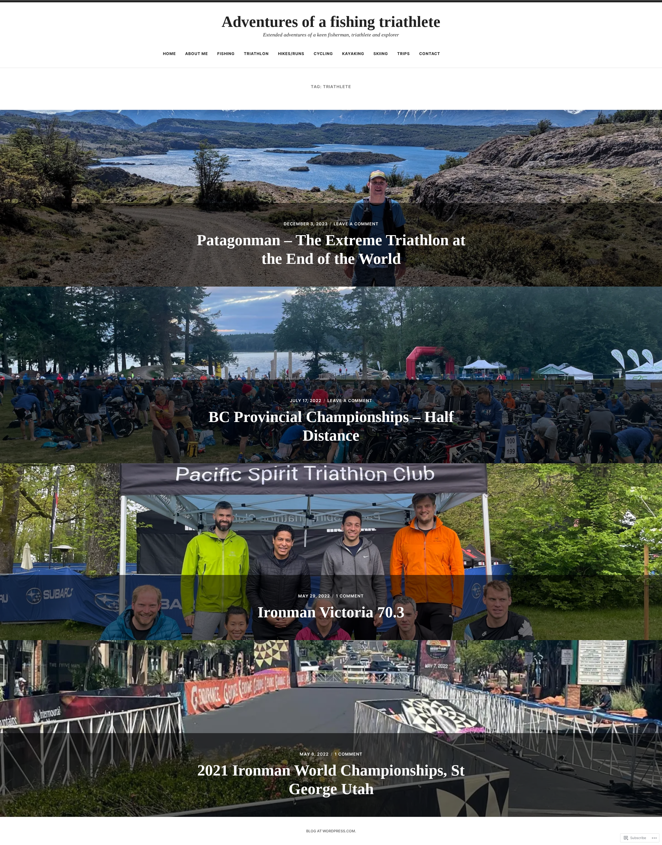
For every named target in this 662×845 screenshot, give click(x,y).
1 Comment (350, 595)
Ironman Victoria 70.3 (331, 612)
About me (196, 53)
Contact (429, 53)
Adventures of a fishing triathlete (331, 21)
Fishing (226, 53)
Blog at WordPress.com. (331, 831)
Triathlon (256, 53)
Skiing (380, 53)
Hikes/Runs (291, 53)
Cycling (323, 53)
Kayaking (353, 53)
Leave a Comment (356, 223)
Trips (403, 53)
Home (169, 53)
